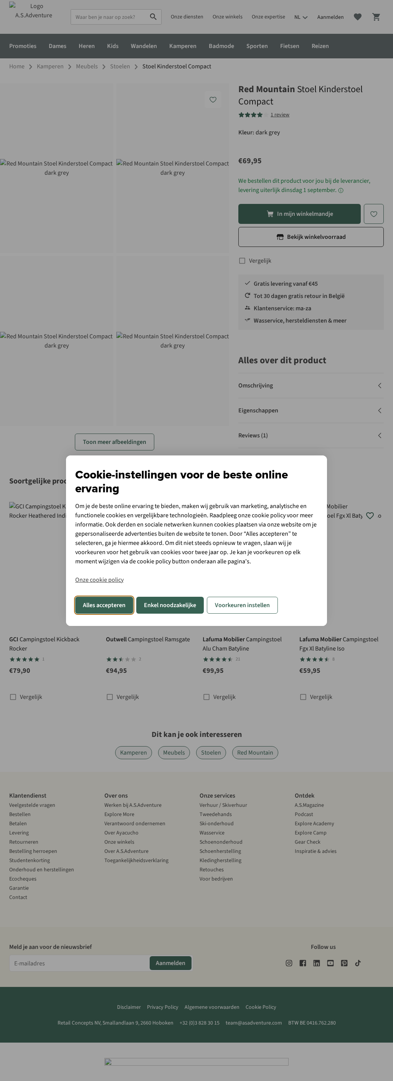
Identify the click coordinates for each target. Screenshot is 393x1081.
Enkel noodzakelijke (170, 605)
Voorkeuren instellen (242, 605)
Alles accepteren (104, 605)
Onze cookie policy (99, 580)
